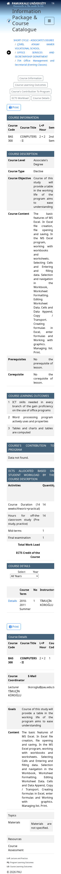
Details (12, 601)
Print (15, 107)
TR (53, 3)
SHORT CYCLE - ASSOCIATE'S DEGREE (34, 40)
